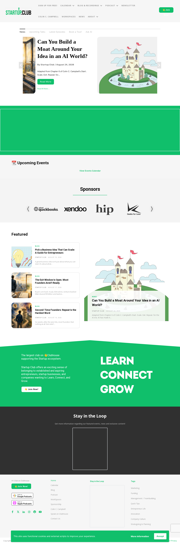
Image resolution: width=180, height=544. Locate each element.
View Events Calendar (90, 170)
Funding (134, 493)
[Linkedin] (23, 512)
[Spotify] (34, 512)
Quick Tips (135, 503)
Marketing (135, 488)
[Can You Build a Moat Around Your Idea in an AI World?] (126, 285)
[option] (90, 65)
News (94, 296)
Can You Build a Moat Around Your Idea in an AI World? (50, 49)
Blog (37, 246)
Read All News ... (31, 89)
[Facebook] (12, 512)
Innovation (135, 514)
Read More (33, 81)
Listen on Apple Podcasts (22, 502)
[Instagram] (29, 512)
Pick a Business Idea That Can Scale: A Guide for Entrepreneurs (55, 251)
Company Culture (138, 519)
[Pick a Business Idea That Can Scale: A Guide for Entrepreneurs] (21, 255)
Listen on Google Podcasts (22, 495)
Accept (160, 536)
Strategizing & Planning (141, 524)
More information (140, 536)
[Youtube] (40, 512)
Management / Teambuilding (143, 498)
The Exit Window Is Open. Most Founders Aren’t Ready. (51, 281)
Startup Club (40, 257)
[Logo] (18, 11)
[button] (21, 65)
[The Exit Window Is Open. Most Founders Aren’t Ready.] (21, 285)
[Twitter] (18, 512)
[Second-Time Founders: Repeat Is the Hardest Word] (21, 315)
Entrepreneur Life (138, 508)
